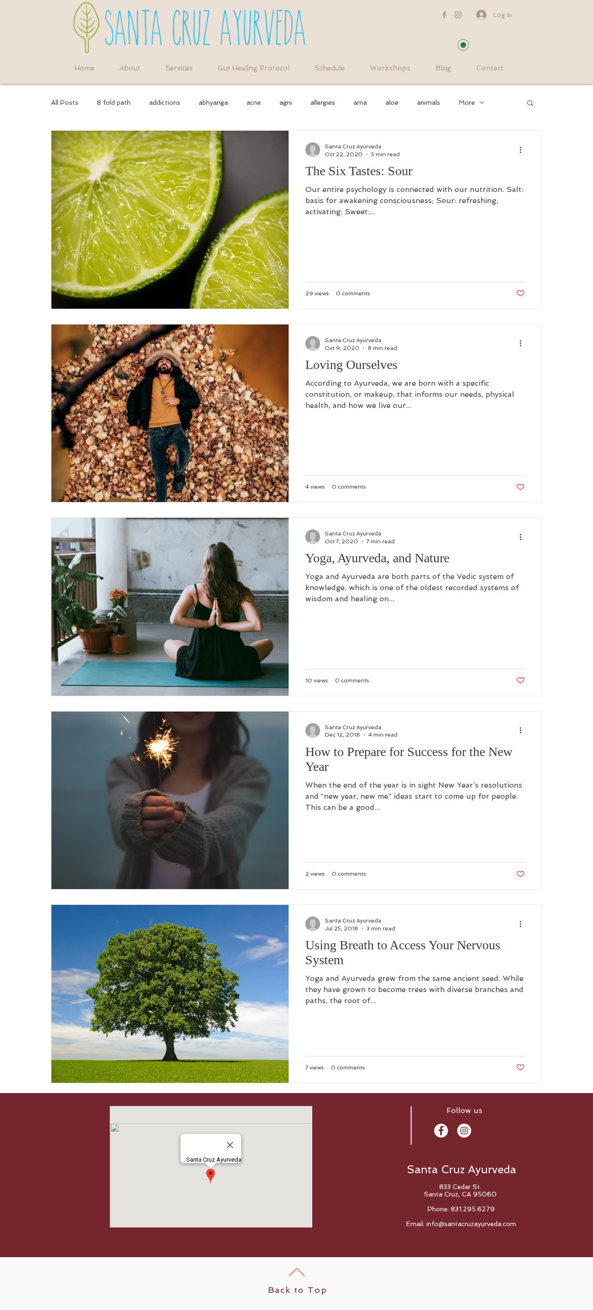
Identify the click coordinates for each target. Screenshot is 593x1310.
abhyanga (213, 102)
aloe (391, 102)
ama (360, 102)
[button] (530, 103)
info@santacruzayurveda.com (471, 1223)
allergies (322, 102)
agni (285, 102)
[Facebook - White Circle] (441, 1131)
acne (253, 102)
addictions (164, 102)
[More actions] (523, 149)
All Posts (64, 102)
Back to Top (298, 1290)
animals (428, 102)
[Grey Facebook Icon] (444, 14)
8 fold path (114, 102)
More (467, 102)
